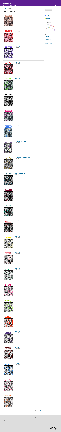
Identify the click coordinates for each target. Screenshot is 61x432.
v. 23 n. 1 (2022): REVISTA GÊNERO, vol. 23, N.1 (22, 141)
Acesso (57, 0)
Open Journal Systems (48, 43)
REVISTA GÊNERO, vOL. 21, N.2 (20, 189)
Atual (4, 5)
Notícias (11, 5)
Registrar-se (53, 0)
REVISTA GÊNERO (17, 14)
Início (5, 8)
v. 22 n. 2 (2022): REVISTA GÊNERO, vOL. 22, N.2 (22, 157)
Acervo (7, 5)
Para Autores (47, 37)
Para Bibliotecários (48, 39)
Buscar (56, 5)
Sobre (15, 5)
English (47, 15)
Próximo (40, 410)
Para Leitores (47, 36)
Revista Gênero (7, 3)
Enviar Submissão (48, 9)
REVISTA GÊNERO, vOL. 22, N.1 (20, 173)
